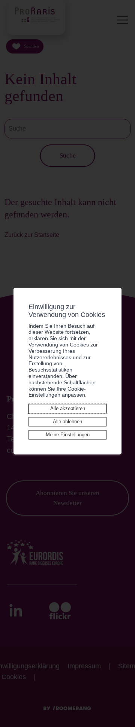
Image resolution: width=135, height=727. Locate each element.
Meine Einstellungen (68, 434)
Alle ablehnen (67, 421)
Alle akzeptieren (67, 408)
